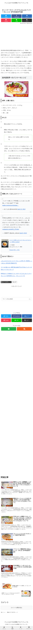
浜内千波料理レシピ (6, 282)
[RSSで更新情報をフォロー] (24, 329)
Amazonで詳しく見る (14, 249)
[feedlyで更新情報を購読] (8, 329)
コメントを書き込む (16, 607)
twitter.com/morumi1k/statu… (10, 205)
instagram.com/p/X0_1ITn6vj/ (10, 229)
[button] (29, 299)
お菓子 (15, 282)
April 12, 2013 (21, 209)
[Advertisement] (16, 36)
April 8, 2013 (23, 233)
